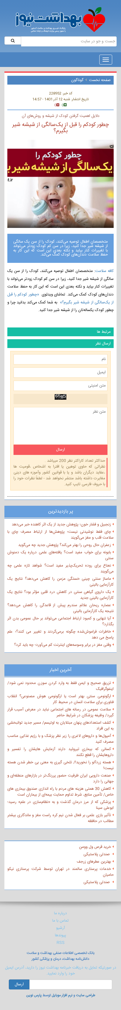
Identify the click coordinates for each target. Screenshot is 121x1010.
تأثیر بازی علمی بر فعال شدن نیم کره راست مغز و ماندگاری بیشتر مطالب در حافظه (60, 818)
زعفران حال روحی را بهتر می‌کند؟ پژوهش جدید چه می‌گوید (64, 545)
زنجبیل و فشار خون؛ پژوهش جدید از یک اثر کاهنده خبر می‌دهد (61, 524)
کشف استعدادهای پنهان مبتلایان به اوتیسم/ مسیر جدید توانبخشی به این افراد (60, 726)
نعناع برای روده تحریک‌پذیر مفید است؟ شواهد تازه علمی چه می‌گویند (60, 568)
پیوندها (60, 935)
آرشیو (60, 928)
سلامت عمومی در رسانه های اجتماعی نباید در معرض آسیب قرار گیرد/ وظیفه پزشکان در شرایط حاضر (60, 712)
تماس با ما (60, 921)
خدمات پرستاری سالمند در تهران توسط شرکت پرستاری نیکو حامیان (60, 872)
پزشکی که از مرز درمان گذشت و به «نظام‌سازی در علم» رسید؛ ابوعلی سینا (60, 805)
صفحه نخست (100, 80)
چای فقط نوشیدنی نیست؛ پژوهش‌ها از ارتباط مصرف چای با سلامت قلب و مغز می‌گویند (60, 535)
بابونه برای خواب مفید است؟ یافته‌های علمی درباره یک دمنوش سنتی (60, 555)
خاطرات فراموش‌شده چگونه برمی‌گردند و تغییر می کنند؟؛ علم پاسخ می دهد (60, 634)
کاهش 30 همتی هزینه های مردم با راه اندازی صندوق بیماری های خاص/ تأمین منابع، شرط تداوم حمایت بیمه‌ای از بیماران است (60, 792)
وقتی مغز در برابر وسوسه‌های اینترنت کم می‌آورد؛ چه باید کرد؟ (62, 645)
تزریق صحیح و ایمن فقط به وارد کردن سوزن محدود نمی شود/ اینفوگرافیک (60, 686)
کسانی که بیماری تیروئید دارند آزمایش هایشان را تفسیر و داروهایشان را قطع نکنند (60, 752)
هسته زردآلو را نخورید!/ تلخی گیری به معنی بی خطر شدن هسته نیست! (60, 765)
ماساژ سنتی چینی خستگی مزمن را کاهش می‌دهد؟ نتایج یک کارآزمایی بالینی (60, 582)
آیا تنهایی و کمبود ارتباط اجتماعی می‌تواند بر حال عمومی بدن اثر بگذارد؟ (60, 621)
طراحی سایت (85, 995)
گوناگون (77, 80)
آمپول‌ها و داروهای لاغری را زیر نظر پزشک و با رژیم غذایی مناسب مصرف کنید (60, 739)
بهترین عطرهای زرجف (94, 861)
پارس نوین (34, 995)
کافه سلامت (104, 271)
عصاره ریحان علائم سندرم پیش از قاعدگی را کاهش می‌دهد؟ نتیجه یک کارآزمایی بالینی (60, 608)
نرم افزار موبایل (62, 995)
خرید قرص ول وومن (95, 847)
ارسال (19, 984)
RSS (61, 943)
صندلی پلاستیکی (97, 854)
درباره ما (60, 913)
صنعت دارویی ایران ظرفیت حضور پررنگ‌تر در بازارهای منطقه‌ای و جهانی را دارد (60, 778)
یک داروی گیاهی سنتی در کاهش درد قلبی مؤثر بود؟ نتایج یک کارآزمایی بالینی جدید (60, 595)
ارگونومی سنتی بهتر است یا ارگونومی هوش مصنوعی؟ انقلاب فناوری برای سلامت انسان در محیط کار (60, 699)
